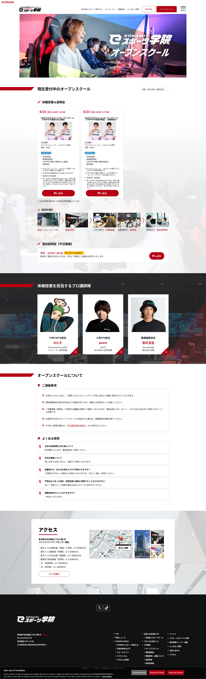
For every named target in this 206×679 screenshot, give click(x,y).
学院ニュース (120, 637)
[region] (103, 673)
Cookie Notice (107, 676)
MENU (183, 10)
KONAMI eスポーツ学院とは (91, 9)
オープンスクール (166, 9)
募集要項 (121, 9)
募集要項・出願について (155, 656)
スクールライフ (123, 652)
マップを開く (54, 573)
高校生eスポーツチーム (154, 637)
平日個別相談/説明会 (76, 425)
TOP (117, 634)
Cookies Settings (139, 673)
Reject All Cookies (157, 673)
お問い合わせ (175, 650)
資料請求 (148, 9)
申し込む (58, 193)
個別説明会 (150, 652)
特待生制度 (150, 663)
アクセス (44, 634)
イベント (173, 634)
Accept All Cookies (176, 673)
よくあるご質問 (133, 9)
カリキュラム (110, 9)
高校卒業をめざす (123, 648)
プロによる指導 (123, 659)
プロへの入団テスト (151, 641)
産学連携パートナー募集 (179, 642)
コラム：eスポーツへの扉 (179, 638)
